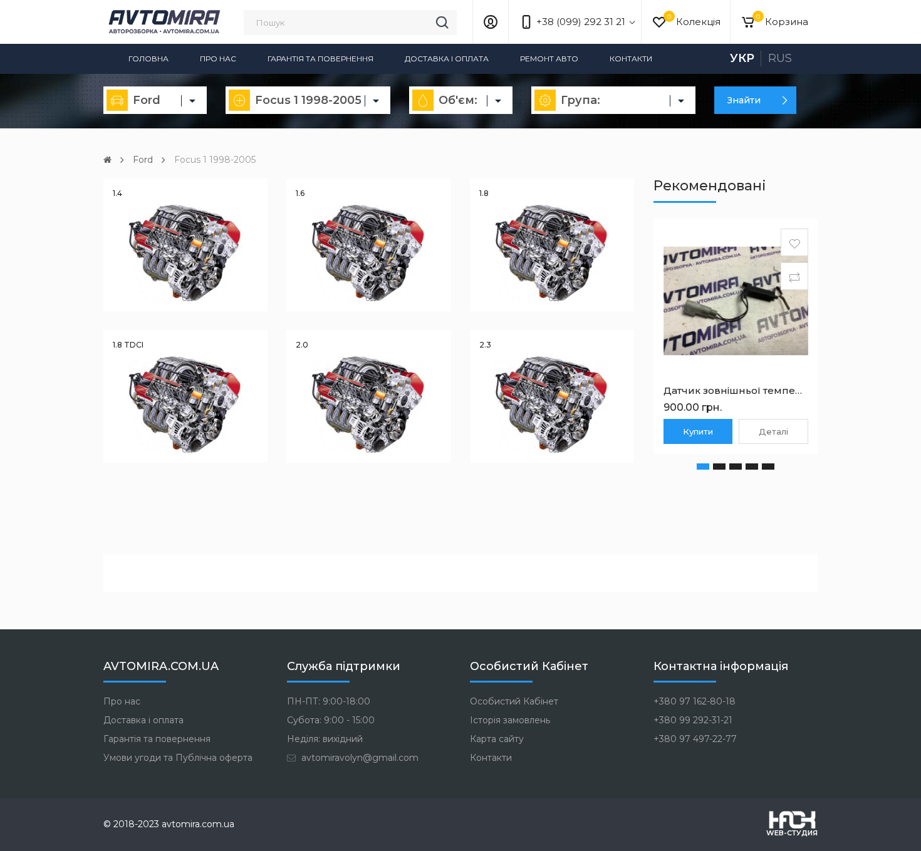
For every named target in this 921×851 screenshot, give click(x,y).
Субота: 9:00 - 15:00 (331, 720)
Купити (698, 431)
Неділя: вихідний (325, 739)
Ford (143, 159)
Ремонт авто (549, 58)
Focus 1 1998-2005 (215, 159)
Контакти (631, 58)
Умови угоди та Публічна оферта (177, 757)
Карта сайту (497, 739)
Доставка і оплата (447, 58)
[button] (703, 466)
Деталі (773, 431)
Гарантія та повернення (320, 58)
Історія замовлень (510, 720)
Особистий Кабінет (514, 701)
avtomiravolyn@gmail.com (359, 757)
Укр (742, 58)
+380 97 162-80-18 (694, 701)
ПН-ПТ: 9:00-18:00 (328, 701)
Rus (780, 58)
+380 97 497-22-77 (695, 739)
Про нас (218, 58)
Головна (148, 58)
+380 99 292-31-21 (692, 720)
